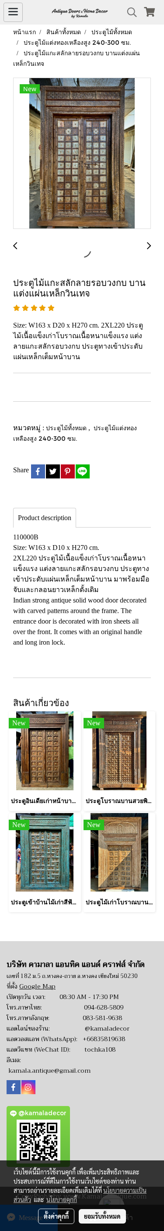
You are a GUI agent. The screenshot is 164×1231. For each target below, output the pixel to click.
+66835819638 (104, 1039)
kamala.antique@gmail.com (49, 1070)
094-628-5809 (103, 1007)
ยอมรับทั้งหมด (102, 1216)
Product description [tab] (44, 517)
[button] (129, 12)
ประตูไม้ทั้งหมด (67, 428)
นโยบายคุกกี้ (61, 1199)
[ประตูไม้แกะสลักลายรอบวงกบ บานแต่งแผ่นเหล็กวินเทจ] (82, 153)
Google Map (37, 986)
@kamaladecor (107, 1028)
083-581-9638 (102, 1018)
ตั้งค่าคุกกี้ (56, 1216)
